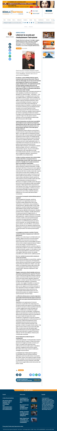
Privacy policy (5, 426)
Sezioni (13, 19)
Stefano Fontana (10, 37)
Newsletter (49, 13)
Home (4, 19)
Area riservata (41, 19)
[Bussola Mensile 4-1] (48, 35)
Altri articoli (28, 390)
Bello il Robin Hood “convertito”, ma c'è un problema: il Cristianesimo (24, 420)
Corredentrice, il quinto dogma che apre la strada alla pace (24, 400)
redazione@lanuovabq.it (7, 406)
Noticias (36, 13)
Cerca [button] (52, 19)
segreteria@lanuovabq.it (7, 408)
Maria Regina (40, 22)
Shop (35, 19)
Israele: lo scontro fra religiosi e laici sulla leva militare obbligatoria (24, 413)
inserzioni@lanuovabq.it (7, 409)
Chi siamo (9, 19)
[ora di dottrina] (48, 54)
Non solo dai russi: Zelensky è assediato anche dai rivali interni (24, 407)
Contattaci (47, 19)
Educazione (31, 26)
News (35, 11)
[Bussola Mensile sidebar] (48, 45)
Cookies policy (11, 426)
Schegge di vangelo (7, 22)
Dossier (31, 19)
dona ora (49, 10)
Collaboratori (19, 19)
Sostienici (25, 19)
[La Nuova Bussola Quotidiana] (13, 12)
